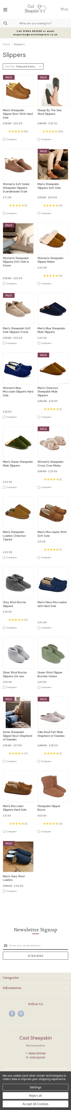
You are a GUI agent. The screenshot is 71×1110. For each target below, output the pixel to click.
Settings (35, 1087)
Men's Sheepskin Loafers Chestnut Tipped (14, 535)
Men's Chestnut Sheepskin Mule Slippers (47, 391)
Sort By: (10, 66)
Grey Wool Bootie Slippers (14, 604)
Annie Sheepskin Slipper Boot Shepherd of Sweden (17, 735)
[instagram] (21, 1013)
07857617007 (37, 1057)
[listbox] (29, 66)
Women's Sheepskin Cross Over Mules (50, 463)
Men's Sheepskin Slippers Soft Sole (49, 186)
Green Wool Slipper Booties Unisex (49, 674)
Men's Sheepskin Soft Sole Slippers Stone (17, 330)
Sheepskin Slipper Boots (48, 808)
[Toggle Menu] (5, 9)
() (66, 9)
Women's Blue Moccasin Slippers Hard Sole (18, 391)
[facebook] (12, 1013)
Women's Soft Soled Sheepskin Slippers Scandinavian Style (16, 187)
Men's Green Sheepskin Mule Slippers (18, 463)
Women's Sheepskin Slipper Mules (50, 260)
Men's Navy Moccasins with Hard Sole (52, 604)
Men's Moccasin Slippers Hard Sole (15, 808)
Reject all (35, 1095)
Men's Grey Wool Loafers (14, 878)
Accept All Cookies (35, 1104)
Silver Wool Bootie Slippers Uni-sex (15, 674)
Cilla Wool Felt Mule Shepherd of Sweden (51, 734)
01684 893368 (36, 1053)
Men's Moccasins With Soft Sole (52, 534)
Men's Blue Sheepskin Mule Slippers (51, 330)
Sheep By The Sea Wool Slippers (49, 112)
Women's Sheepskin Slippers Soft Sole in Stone (16, 261)
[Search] (3, 23)
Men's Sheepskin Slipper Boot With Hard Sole (18, 114)
